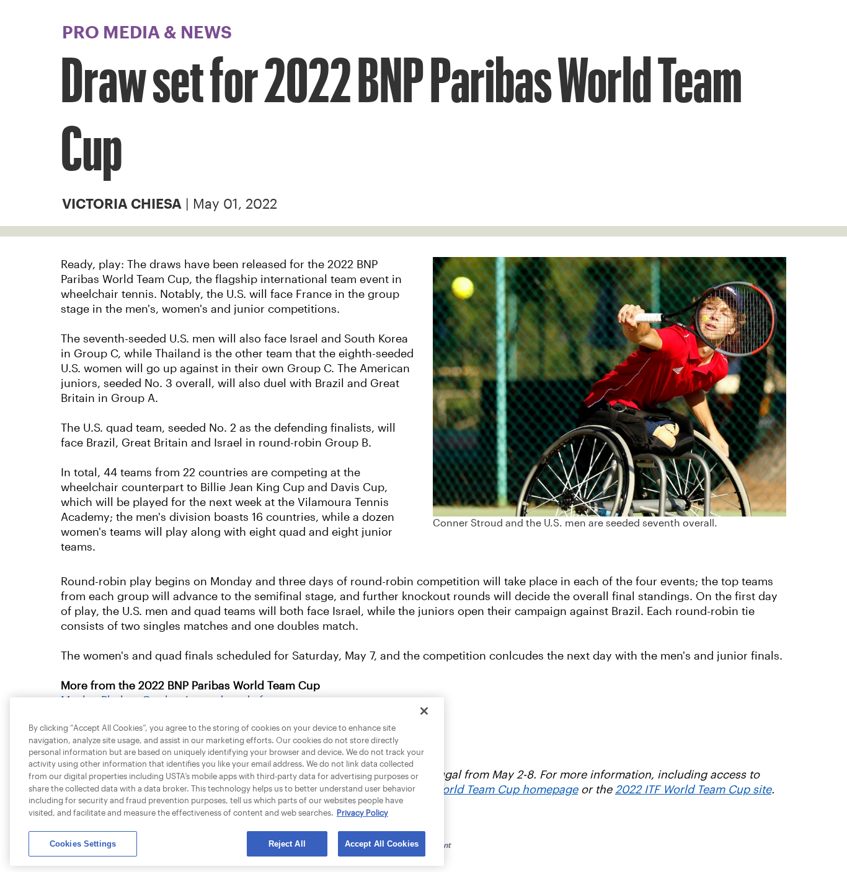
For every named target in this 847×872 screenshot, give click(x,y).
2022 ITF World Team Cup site (693, 789)
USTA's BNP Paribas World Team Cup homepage (453, 789)
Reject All (287, 843)
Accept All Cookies (382, 843)
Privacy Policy (362, 812)
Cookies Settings (83, 843)
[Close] (424, 711)
